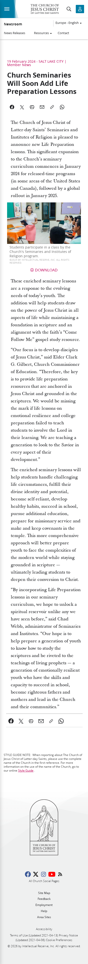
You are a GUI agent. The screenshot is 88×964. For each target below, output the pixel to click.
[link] (11, 721)
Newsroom (13, 24)
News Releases (14, 33)
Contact (63, 33)
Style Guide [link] (25, 770)
